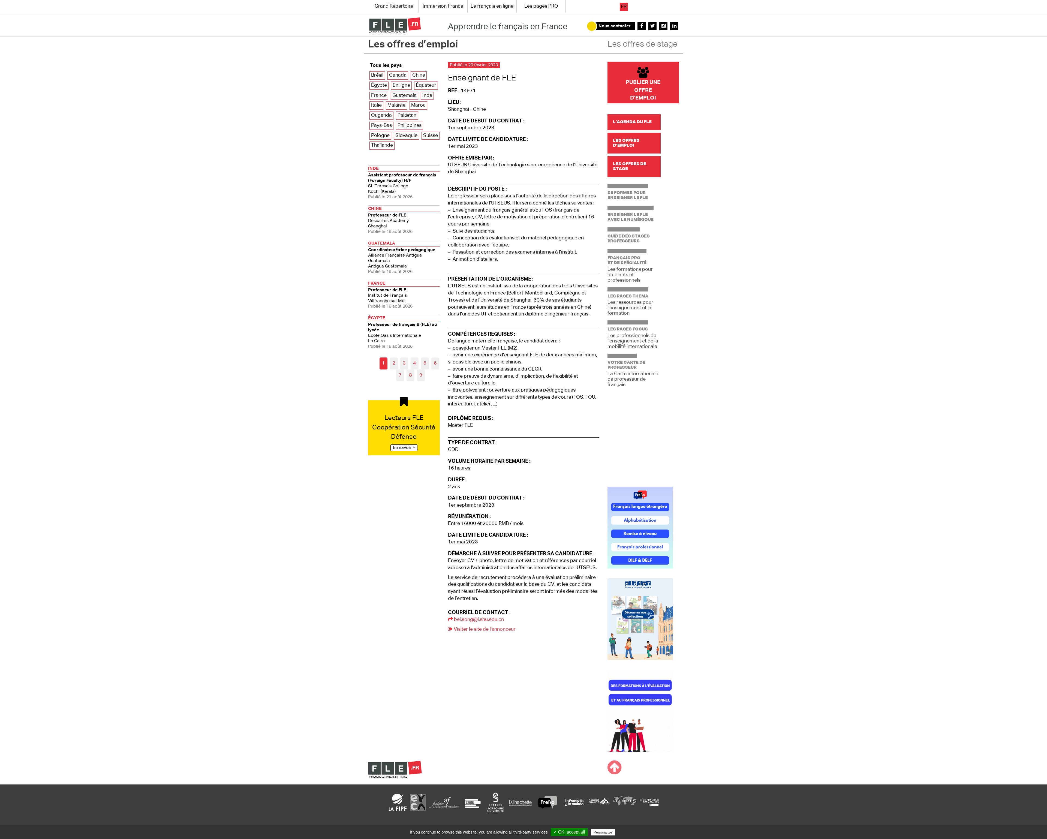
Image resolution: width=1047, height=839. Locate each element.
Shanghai (390, 220)
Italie (376, 105)
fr (624, 6)
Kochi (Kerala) (402, 183)
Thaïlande (382, 145)
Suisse (430, 135)
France (379, 95)
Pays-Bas (381, 125)
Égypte (379, 85)
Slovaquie (406, 135)
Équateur (426, 85)
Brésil (377, 75)
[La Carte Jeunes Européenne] (418, 802)
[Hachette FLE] (520, 802)
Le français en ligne (492, 6)
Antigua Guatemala (401, 257)
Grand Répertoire (394, 6)
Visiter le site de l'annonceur (484, 629)
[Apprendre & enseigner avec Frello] (547, 802)
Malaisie (396, 105)
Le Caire (402, 332)
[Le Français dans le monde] (574, 802)
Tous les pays (386, 65)
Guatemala (404, 95)
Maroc (418, 105)
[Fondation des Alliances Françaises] (444, 802)
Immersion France (443, 6)
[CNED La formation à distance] (472, 802)
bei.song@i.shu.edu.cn (478, 619)
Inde (427, 95)
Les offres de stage (642, 44)
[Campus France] (599, 802)
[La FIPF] (398, 802)
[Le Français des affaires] (649, 802)
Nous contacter (614, 26)
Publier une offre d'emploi (643, 90)
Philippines (410, 125)
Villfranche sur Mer (390, 295)
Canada (398, 75)
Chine (418, 75)
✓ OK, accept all (569, 832)
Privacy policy (629, 832)
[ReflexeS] (624, 802)
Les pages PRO (541, 6)
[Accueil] (395, 25)
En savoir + (404, 448)
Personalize (603, 832)
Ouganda (381, 115)
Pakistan (407, 115)
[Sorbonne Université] (495, 802)
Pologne (380, 135)
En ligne (401, 85)
